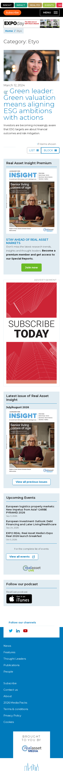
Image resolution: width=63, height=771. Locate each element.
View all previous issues (31, 481)
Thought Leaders (15, 658)
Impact (21, 5)
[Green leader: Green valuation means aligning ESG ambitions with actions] (31, 65)
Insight (7, 5)
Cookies (9, 722)
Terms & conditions (16, 709)
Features (9, 652)
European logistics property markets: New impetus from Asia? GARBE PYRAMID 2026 (30, 511)
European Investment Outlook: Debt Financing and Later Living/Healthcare (31, 524)
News (7, 645)
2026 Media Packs (15, 702)
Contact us (11, 689)
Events (49, 5)
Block (49, 150)
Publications (11, 665)
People (8, 671)
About (8, 696)
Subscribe (12, 12)
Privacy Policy (12, 715)
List (32, 150)
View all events (19, 556)
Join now (31, 267)
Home (9, 30)
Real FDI (35, 5)
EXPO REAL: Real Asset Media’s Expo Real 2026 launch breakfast (29, 536)
